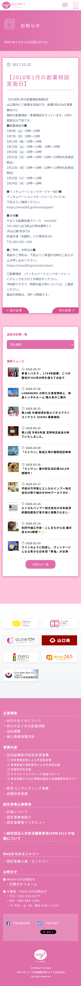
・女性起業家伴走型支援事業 (26, 754)
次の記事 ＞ (67, 310)
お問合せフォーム (23, 884)
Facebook (20, 922)
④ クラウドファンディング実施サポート (33, 774)
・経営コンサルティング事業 (26, 788)
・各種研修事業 (15, 793)
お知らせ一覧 (40, 564)
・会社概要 (12, 731)
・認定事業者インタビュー (24, 822)
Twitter (50, 922)
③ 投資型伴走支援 (19, 769)
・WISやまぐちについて (22, 720)
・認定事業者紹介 (17, 817)
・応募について (15, 811)
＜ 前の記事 (14, 310)
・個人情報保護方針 (19, 736)
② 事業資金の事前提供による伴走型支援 (33, 765)
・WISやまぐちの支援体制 (24, 725)
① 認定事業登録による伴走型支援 (29, 760)
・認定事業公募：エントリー (26, 861)
